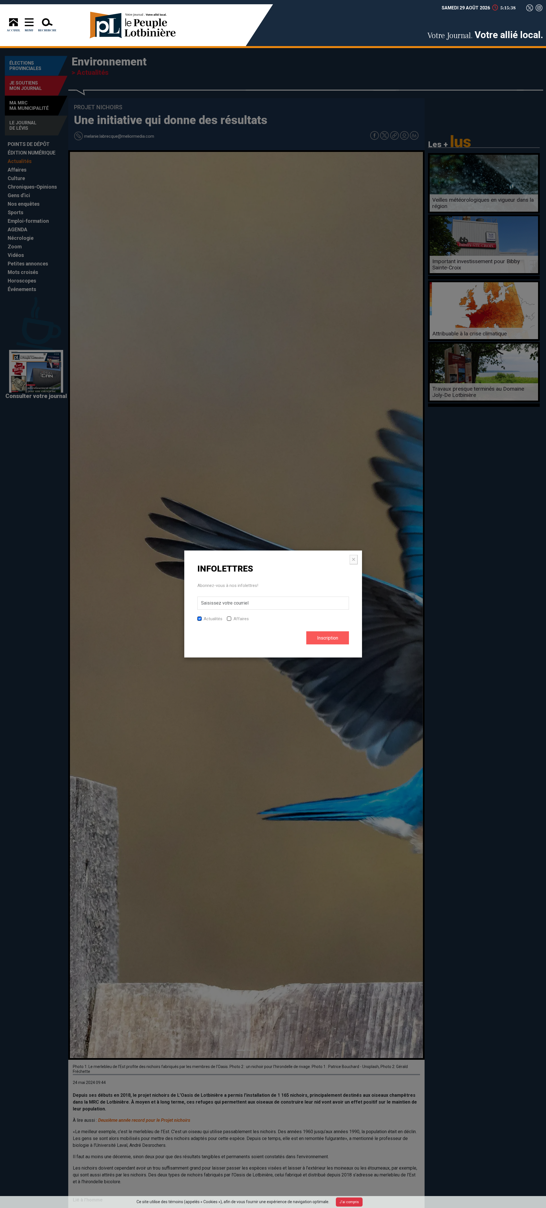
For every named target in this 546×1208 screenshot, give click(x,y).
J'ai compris (349, 1202)
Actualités (213, 618)
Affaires (241, 618)
